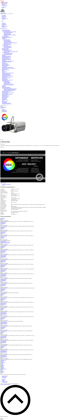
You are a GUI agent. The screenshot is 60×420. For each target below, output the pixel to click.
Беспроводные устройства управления (8, 92)
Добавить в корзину (3, 222)
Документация (4, 16)
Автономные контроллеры (6, 74)
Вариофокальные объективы (6, 56)
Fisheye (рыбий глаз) (7, 43)
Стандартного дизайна (7, 33)
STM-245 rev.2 (2, 233)
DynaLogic (6, 220)
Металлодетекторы (5, 79)
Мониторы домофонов (5, 96)
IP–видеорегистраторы (5, 52)
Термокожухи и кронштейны (6, 58)
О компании (4, 15)
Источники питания (5, 65)
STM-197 (1, 333)
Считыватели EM (6, 81)
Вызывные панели (5, 97)
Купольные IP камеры (7, 40)
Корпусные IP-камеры (7, 41)
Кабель (3, 70)
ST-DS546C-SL (2, 252)
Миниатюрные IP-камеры (8, 44)
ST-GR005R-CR (2, 285)
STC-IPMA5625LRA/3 (3, 323)
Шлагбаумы (4, 86)
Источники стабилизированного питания (8, 68)
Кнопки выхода (4, 78)
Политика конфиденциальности (5, 384)
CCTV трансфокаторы (5, 57)
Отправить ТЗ (2, 107)
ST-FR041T (2, 347)
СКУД (3, 100)
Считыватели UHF (7, 83)
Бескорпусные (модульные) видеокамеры (10, 31)
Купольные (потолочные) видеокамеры (10, 34)
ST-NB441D (2, 228)
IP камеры (3, 38)
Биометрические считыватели (6, 77)
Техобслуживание (4, 18)
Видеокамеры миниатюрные (8, 32)
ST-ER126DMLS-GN (3, 352)
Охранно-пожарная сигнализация (7, 94)
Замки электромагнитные (6, 87)
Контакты (3, 19)
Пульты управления (5, 64)
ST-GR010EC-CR (3, 304)
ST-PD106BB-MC (3, 342)
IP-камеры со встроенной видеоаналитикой (10, 42)
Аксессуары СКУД (5, 93)
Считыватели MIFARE (7, 82)
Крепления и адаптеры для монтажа (9, 90)
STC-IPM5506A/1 (3, 280)
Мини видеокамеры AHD (8, 47)
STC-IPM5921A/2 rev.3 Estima (4, 242)
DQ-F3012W (2, 247)
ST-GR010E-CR (2, 271)
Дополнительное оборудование (7, 103)
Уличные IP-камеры (7, 39)
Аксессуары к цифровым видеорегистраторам (11, 51)
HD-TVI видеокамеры (5, 36)
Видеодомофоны (4, 95)
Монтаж (3, 17)
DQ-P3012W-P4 (2, 261)
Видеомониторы (4, 102)
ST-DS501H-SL (2, 223)
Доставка (3, 379)
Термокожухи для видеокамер (6, 59)
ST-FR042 (1, 309)
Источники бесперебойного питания (7, 67)
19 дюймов (3, 62)
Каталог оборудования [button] (3, 28)
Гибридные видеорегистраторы (7, 54)
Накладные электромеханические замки (10, 89)
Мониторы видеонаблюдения (6, 61)
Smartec (6, 225)
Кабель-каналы (4, 71)
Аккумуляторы (4, 66)
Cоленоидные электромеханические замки (10, 88)
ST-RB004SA (2, 290)
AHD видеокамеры (5, 45)
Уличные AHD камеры (7, 46)
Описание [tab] (3, 185)
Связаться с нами (4, 382)
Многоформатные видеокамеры (7, 37)
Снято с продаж (4, 98)
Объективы (4, 55)
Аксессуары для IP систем (8, 53)
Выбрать (2, 419)
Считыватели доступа (5, 80)
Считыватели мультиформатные (9, 84)
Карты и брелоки (4, 76)
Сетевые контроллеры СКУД (6, 75)
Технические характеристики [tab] (6, 184)
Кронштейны (4, 60)
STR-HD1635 (2, 266)
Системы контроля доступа (6, 73)
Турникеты (3, 85)
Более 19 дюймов (4, 63)
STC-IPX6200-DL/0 (3, 314)
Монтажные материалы (5, 69)
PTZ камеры (6, 35)
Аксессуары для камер (5, 48)
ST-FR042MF (2, 328)
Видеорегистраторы (7, 50)
